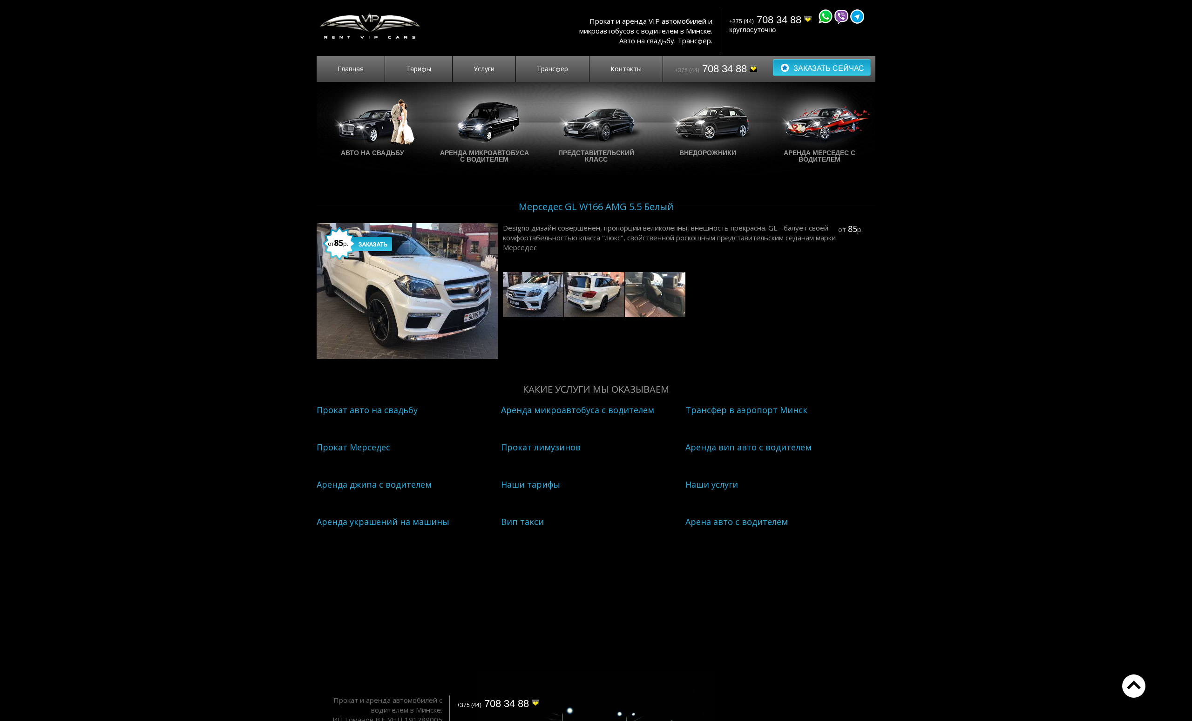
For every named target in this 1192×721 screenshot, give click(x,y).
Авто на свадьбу (372, 152)
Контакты (626, 68)
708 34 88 (766, 20)
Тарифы (418, 68)
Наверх (1133, 686)
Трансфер (552, 68)
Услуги (484, 68)
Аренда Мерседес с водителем (819, 156)
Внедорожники (707, 152)
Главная (351, 68)
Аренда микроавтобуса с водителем (484, 156)
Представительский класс (596, 156)
